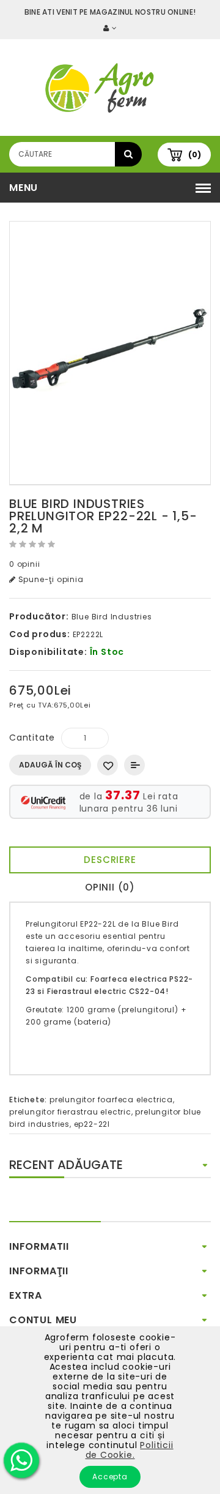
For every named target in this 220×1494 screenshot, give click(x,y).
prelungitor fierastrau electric (70, 1112)
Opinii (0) (110, 887)
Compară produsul (134, 765)
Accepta (110, 1476)
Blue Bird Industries (112, 616)
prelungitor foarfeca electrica (111, 1099)
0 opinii (24, 564)
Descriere (110, 859)
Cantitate (32, 737)
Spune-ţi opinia (50, 579)
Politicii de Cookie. (130, 1450)
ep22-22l (92, 1124)
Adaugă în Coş (50, 765)
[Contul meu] (110, 28)
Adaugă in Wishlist (107, 765)
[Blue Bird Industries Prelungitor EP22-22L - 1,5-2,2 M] (110, 353)
